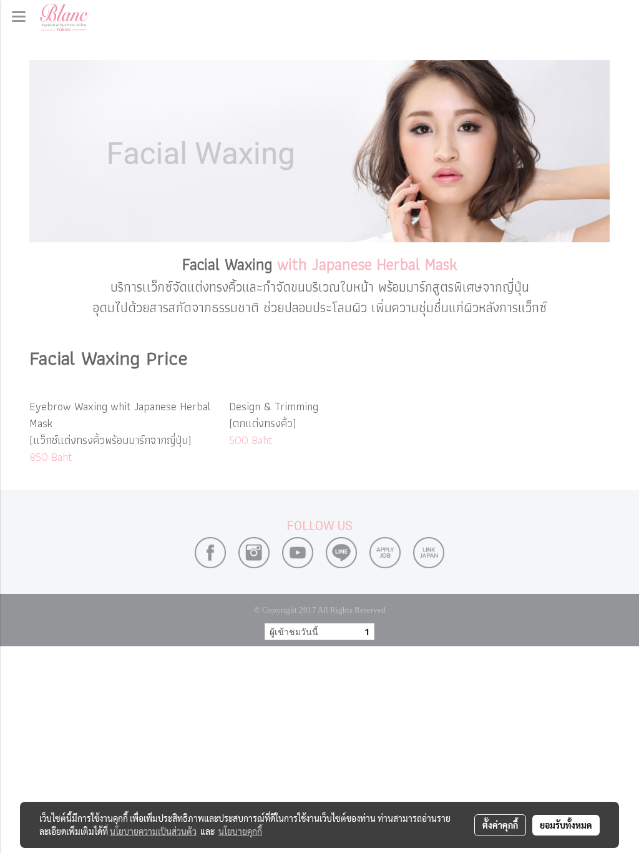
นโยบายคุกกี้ (240, 831)
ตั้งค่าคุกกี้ (500, 825)
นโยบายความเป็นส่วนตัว (153, 831)
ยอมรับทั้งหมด (566, 825)
